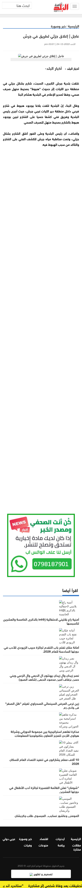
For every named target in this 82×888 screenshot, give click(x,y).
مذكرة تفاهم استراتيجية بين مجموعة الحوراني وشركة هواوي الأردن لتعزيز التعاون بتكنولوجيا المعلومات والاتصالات (45, 735)
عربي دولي (9, 838)
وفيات (28, 844)
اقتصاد (44, 838)
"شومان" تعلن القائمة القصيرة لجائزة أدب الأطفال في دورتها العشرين (44, 789)
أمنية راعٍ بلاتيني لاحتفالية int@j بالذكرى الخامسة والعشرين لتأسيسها (41, 621)
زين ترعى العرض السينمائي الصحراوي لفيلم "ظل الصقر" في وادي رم (42, 705)
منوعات (43, 844)
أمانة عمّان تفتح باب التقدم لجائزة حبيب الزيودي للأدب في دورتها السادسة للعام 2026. (41, 649)
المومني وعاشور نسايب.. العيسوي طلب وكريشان (47, 815)
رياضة (61, 844)
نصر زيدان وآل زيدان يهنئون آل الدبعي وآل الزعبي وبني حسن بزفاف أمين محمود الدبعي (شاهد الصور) (44, 677)
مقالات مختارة (76, 847)
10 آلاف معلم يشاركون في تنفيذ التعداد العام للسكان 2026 (44, 761)
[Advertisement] (41, 325)
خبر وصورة (58, 26)
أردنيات (60, 838)
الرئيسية (73, 26)
